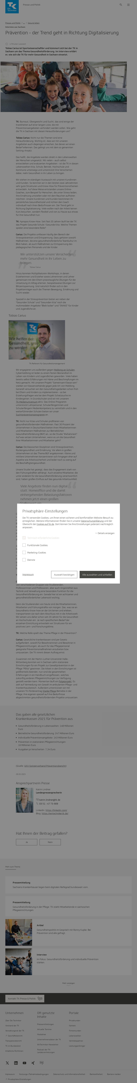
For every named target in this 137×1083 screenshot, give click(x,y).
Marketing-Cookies (36, 552)
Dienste (31, 559)
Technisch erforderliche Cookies (43, 537)
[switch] (105, 533)
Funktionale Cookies (37, 545)
